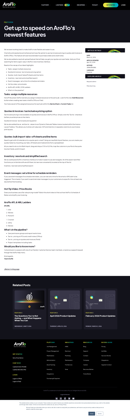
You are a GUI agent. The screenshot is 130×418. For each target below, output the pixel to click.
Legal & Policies (65, 394)
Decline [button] (100, 413)
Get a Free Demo (18, 358)
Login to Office (17, 378)
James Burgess (91, 67)
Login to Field (17, 381)
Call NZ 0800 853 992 (19, 369)
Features (89, 72)
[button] (46, 5)
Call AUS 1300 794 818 (19, 367)
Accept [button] (91, 413)
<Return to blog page (11, 269)
